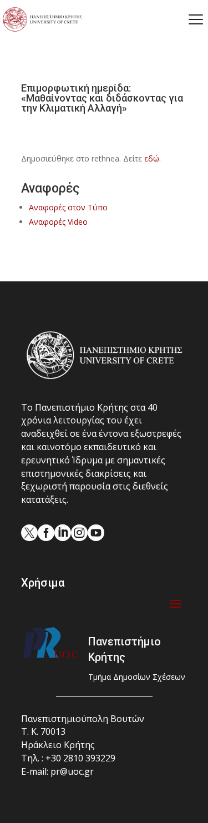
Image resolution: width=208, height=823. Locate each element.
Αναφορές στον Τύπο (68, 207)
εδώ (151, 158)
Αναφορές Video (58, 221)
